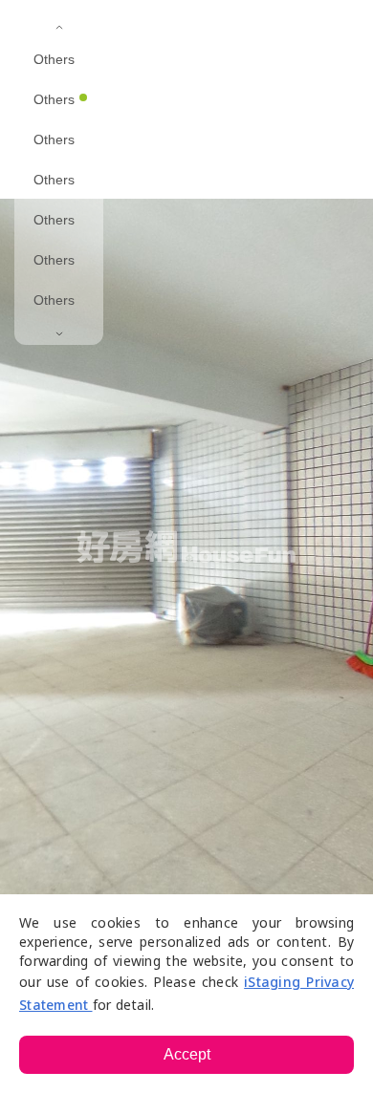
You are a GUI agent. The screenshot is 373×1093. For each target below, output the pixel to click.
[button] (225, 28)
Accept (187, 1054)
